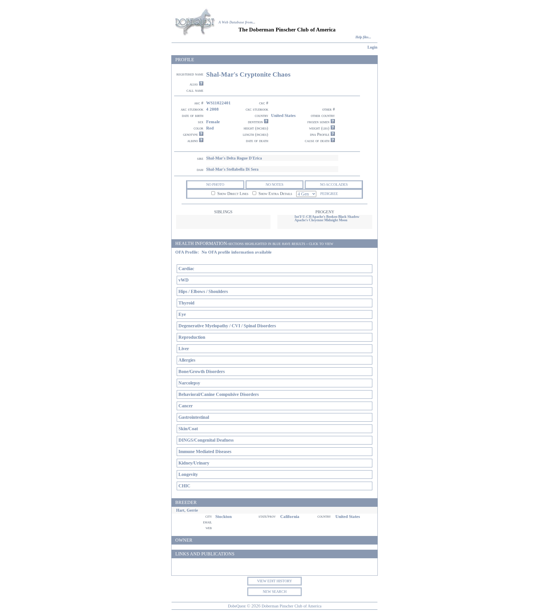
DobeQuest (237, 606)
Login (372, 47)
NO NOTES (274, 184)
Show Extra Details (274, 194)
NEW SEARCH (275, 591)
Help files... (363, 37)
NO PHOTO (215, 184)
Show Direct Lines (232, 194)
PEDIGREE (329, 194)
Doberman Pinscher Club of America (291, 606)
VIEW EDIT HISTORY (274, 581)
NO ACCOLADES (334, 184)
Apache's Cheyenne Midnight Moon (321, 220)
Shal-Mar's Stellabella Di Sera (232, 169)
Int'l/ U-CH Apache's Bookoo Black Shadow (327, 216)
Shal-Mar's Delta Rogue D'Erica (234, 158)
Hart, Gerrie (187, 510)
